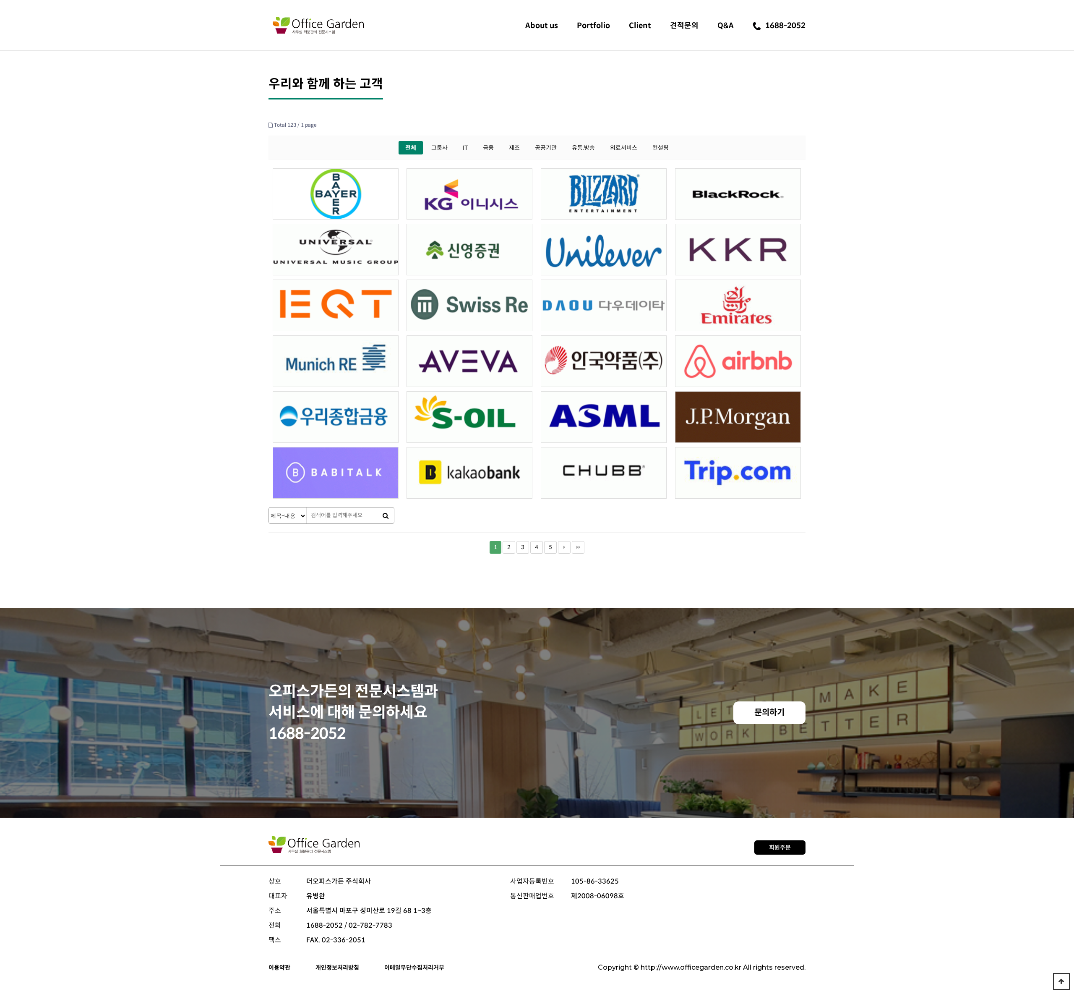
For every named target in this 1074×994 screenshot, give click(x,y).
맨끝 (578, 547)
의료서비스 (623, 148)
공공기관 (546, 148)
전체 (410, 148)
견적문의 (684, 25)
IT (465, 148)
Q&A (725, 25)
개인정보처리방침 (337, 967)
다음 (564, 547)
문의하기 (769, 712)
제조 (514, 148)
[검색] (385, 515)
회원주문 (780, 847)
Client (640, 25)
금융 (488, 148)
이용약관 (279, 967)
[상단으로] (1061, 981)
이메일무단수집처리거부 (414, 967)
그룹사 (439, 148)
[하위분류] (541, 24)
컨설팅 (660, 148)
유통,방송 (583, 148)
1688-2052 (785, 25)
